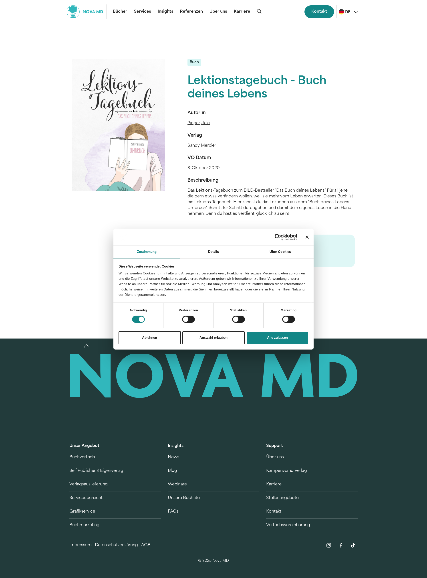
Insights (165, 12)
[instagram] (328, 545)
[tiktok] (353, 545)
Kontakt (319, 12)
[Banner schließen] (307, 237)
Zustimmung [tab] (147, 252)
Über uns (218, 12)
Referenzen (191, 12)
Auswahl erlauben (213, 338)
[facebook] (340, 545)
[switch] (188, 319)
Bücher (120, 12)
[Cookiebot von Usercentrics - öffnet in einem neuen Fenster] (277, 237)
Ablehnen (149, 338)
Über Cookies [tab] (280, 252)
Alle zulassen (277, 338)
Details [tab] (213, 252)
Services (142, 12)
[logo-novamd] (87, 11)
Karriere (242, 12)
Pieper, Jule (198, 123)
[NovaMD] (88, 346)
